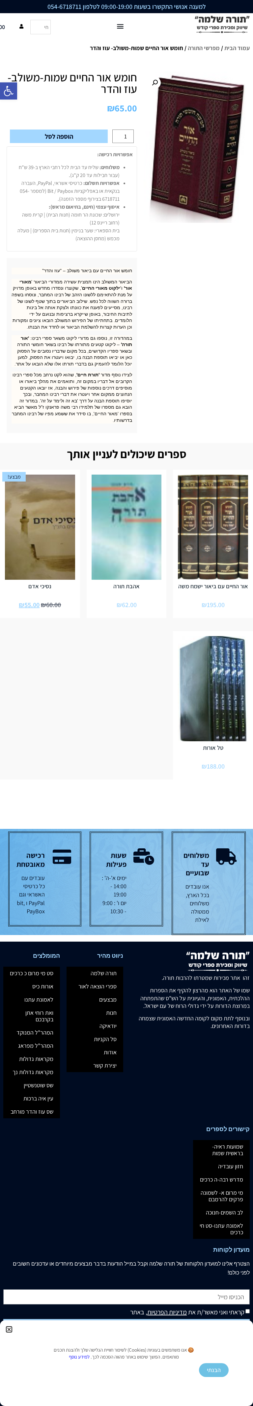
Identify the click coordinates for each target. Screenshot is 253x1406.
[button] (9, 1329)
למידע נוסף (79, 1357)
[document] (126, 703)
